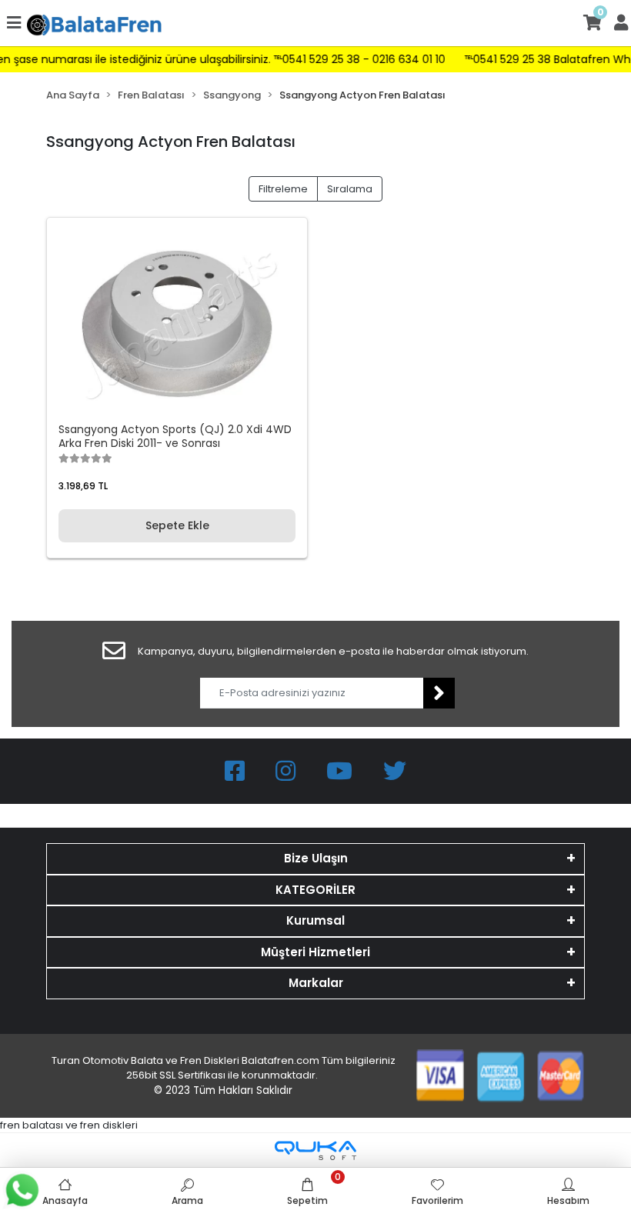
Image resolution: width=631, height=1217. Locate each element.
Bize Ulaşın (316, 858)
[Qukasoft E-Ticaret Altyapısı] (315, 1150)
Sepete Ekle (177, 525)
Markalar (316, 983)
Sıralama (349, 189)
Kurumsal (315, 920)
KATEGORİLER (315, 890)
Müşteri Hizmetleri (315, 952)
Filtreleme (283, 189)
